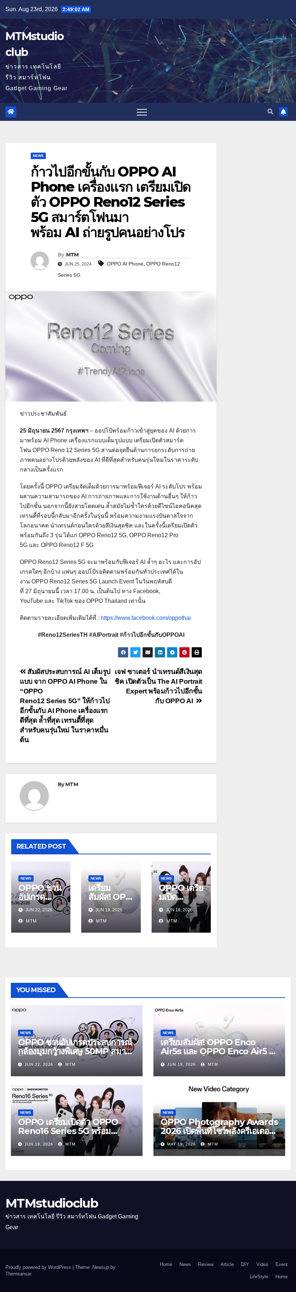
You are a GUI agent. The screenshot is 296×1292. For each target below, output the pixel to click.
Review (205, 1264)
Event (281, 1264)
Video (262, 1264)
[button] (270, 112)
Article (227, 1264)
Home (166, 1264)
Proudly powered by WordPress (39, 1267)
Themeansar (18, 1273)
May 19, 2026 (181, 1144)
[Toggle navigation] (142, 112)
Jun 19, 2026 (181, 1064)
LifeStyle (259, 1276)
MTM (72, 254)
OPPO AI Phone (125, 264)
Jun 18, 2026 (39, 1144)
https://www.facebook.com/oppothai (146, 618)
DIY (245, 1264)
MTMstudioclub (51, 1203)
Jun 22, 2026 (39, 1064)
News (38, 156)
